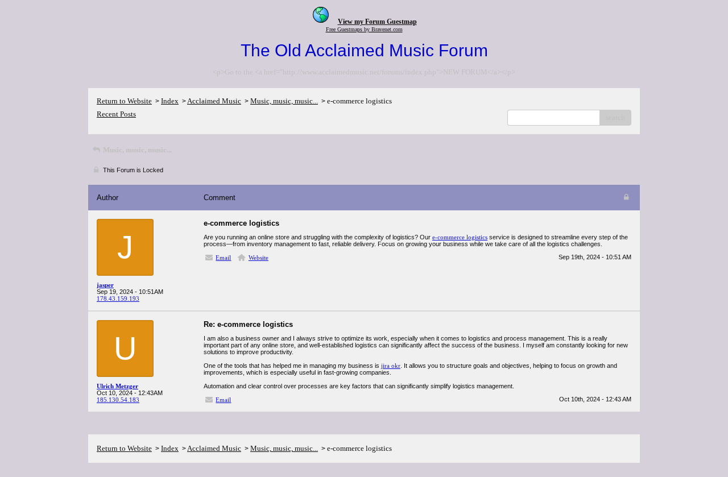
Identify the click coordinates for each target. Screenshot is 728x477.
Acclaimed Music (214, 101)
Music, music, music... (284, 101)
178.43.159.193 (118, 298)
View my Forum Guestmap (377, 22)
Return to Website (124, 101)
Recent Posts (116, 114)
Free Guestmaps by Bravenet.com (364, 29)
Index (170, 101)
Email (223, 257)
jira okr (390, 365)
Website (258, 257)
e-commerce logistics (459, 237)
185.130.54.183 (118, 399)
